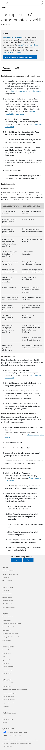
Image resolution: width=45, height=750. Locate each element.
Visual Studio (6, 706)
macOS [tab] (16, 68)
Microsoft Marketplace (8, 696)
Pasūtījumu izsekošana (8, 600)
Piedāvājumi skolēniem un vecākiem (12, 637)
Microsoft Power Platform (9, 699)
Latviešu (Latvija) (10, 728)
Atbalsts (5, 7)
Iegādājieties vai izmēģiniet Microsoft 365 (20, 57)
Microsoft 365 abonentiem (12, 52)
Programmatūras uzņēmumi (10, 703)
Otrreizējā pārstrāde (8, 604)
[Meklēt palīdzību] (7, 2)
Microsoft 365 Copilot (8, 670)
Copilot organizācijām (8, 571)
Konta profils (6, 590)
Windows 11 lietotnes (8, 581)
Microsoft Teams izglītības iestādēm (12, 623)
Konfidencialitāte (20, 740)
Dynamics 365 (6, 660)
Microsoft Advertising (8, 666)
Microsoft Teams (7, 673)
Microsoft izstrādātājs (8, 683)
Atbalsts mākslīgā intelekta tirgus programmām (15, 689)
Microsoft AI (6, 650)
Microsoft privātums (8, 719)
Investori (5, 722)
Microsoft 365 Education (9, 627)
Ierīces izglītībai (7, 620)
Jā (16, 560)
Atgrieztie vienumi (7, 597)
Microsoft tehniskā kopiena (9, 693)
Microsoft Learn (6, 686)
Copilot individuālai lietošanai (10, 574)
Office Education (7, 630)
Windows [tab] (6, 68)
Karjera (4, 716)
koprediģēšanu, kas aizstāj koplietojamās (26, 91)
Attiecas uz (6, 25)
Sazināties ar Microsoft (8, 740)
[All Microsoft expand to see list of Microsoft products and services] (2, 2)
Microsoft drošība (7, 653)
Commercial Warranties (9, 607)
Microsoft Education (8, 617)
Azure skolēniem (7, 640)
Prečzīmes (5, 743)
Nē (28, 560)
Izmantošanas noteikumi (32, 740)
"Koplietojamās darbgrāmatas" (14, 37)
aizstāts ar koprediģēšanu (28, 45)
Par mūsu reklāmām (14, 743)
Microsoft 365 (6, 577)
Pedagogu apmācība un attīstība (11, 633)
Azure (4, 656)
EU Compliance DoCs (25, 743)
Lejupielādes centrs (7, 594)
